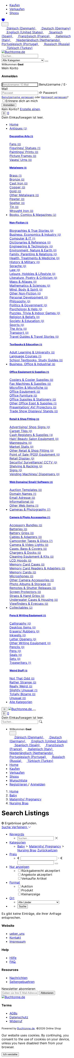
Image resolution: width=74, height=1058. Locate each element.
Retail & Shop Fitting (24, 418)
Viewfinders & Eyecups (28, 604)
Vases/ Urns (20, 160)
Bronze (16, 179)
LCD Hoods (20, 560)
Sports (16, 325)
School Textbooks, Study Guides (36, 360)
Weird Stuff (18, 670)
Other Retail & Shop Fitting (31, 450)
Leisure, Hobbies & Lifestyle (32, 274)
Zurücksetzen (47, 850)
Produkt (27, 890)
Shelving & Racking (25, 466)
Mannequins (20, 443)
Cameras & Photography (30, 509)
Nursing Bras (18, 803)
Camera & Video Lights (28, 545)
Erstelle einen (30, 109)
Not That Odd (22, 678)
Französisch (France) (34, 36)
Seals (15, 655)
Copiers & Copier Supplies (31, 380)
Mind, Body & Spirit (26, 289)
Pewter (16, 199)
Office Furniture (23, 395)
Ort (11, 898)
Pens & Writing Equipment (27, 615)
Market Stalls (21, 447)
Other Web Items (23, 505)
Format (14, 882)
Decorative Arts (21, 136)
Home (13, 124)
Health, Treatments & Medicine (34, 258)
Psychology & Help (25, 309)
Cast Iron (18, 183)
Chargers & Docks (25, 553)
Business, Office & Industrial (32, 364)
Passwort (50, 93)
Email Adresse (22, 498)
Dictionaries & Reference (30, 242)
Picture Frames (22, 156)
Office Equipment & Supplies (29, 371)
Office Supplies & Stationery (32, 399)
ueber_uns (16, 934)
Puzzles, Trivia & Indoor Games (34, 313)
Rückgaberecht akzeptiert (40, 871)
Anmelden (37, 784)
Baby (13, 795)
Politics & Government (28, 305)
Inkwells (17, 635)
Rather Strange (22, 682)
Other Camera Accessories (31, 580)
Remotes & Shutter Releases (32, 588)
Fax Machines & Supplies (30, 384)
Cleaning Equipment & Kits (31, 556)
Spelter (17, 203)
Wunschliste (18, 780)
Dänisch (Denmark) (21, 28)
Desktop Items (22, 627)
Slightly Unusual (23, 690)
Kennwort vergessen (54, 97)
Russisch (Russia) (56, 44)
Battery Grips (21, 533)
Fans (15, 144)
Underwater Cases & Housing (33, 600)
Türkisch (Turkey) (19, 48)
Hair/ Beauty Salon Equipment (34, 439)
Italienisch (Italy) (40, 749)
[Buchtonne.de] (13, 52)
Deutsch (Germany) (55, 28)
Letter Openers (22, 639)
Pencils (16, 647)
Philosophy (19, 301)
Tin (14, 207)
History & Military (24, 262)
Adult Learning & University (32, 352)
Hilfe (12, 958)
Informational (21, 501)
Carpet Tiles (20, 431)
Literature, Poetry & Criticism (33, 278)
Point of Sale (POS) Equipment (34, 454)
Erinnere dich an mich (22, 101)
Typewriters (20, 663)
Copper (17, 187)
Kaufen (14, 5)
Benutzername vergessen (18, 97)
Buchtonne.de (26, 1028)
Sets (15, 659)
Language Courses (25, 356)
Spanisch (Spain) (27, 745)
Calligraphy (20, 623)
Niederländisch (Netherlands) (38, 40)
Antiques (18, 128)
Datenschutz (18, 1017)
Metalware (18, 167)
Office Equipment (24, 391)
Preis (13, 854)
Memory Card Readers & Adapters (37, 568)
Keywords (16, 834)
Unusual (17, 698)
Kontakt (15, 937)
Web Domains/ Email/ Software (31, 481)
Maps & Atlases (23, 282)
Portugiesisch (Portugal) (20, 44)
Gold (15, 191)
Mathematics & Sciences (29, 285)
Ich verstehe (10, 1054)
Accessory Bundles (25, 525)
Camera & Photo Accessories (29, 517)
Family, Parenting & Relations (33, 254)
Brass (15, 175)
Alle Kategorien (20, 702)
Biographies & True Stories (31, 231)
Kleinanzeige (30, 894)
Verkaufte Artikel (34, 878)
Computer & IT (22, 238)
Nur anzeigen (19, 867)
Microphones (21, 576)
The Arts (18, 329)
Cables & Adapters (25, 537)
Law (14, 270)
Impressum (17, 941)
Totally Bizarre (22, 694)
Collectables (21, 607)
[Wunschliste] (3, 20)
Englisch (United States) (25, 32)
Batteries (18, 529)
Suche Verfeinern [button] (15, 827)
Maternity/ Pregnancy (25, 799)
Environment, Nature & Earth (33, 250)
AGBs (13, 1013)
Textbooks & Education (25, 344)
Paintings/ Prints (23, 152)
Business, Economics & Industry (35, 234)
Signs (15, 470)
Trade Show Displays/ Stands (33, 411)
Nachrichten (18, 978)
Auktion (27, 886)
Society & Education (26, 321)
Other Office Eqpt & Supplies (33, 403)
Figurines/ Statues (24, 148)
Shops (14, 13)
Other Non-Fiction (25, 293)
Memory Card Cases (27, 564)
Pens (15, 651)
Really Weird (20, 686)
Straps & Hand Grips (26, 596)
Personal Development (28, 297)
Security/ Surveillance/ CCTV (33, 462)
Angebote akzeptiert (36, 874)
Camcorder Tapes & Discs (31, 541)
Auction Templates (25, 490)
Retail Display (21, 458)
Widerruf (15, 1021)
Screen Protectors (25, 592)
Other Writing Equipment (30, 643)
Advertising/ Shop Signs (29, 427)
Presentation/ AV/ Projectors (32, 407)
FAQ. (12, 962)
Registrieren (18, 784)
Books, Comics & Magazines (32, 215)
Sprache (17, 266)
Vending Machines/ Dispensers (34, 474)
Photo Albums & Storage (30, 584)
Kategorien (17, 842)
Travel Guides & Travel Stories (34, 336)
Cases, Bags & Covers (28, 549)
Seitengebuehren (22, 982)
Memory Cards (22, 572)
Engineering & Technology (31, 246)
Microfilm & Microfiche (28, 387)
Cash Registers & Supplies (31, 435)
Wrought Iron (21, 211)
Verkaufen (16, 9)
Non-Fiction (18, 222)
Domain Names (22, 494)
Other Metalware (24, 195)
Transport (19, 333)
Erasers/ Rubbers (24, 631)
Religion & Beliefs (24, 317)
